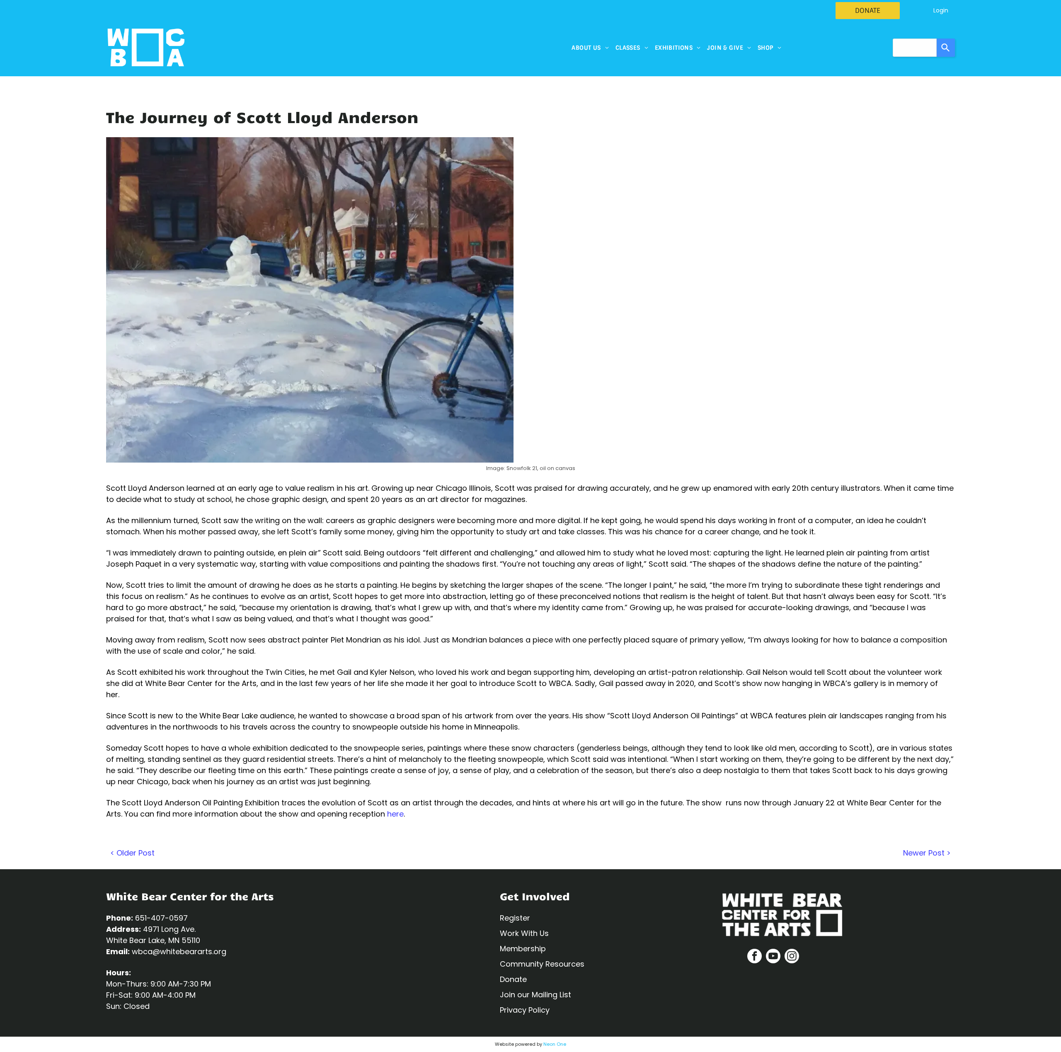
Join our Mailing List (535, 994)
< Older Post (132, 853)
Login (940, 10)
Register (515, 918)
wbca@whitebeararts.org (179, 951)
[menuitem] (590, 47)
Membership (523, 948)
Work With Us (524, 933)
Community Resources (542, 964)
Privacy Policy (525, 1010)
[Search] (946, 48)
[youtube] (773, 957)
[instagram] (792, 957)
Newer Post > (927, 853)
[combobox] (915, 48)
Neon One (554, 1044)
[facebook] (754, 957)
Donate (513, 979)
